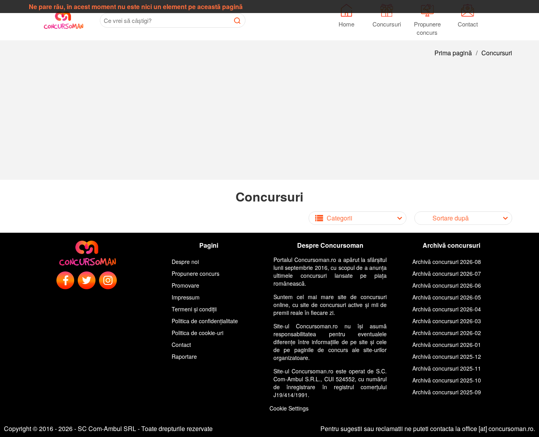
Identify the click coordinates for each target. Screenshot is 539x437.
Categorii (339, 217)
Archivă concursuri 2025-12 (446, 356)
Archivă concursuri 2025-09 (446, 392)
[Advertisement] (269, 124)
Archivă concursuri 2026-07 (446, 273)
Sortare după (450, 217)
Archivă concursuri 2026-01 (446, 344)
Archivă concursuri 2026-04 (446, 309)
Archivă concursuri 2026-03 (446, 321)
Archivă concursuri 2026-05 (446, 297)
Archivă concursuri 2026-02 (446, 333)
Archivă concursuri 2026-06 (446, 285)
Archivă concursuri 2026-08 (446, 262)
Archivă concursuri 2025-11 (446, 368)
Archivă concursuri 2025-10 (446, 380)
